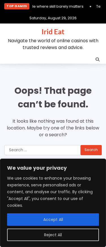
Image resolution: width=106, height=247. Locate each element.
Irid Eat (53, 31)
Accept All (53, 219)
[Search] (97, 59)
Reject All (53, 235)
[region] (53, 203)
